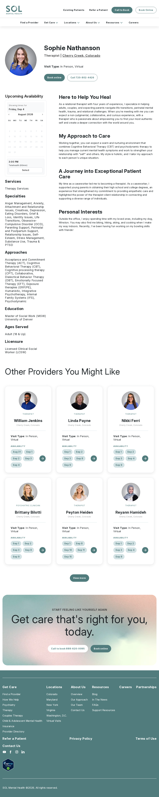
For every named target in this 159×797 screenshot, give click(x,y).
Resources (112, 22)
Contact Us (77, 710)
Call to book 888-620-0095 (68, 648)
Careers (134, 22)
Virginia (50, 710)
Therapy (7, 710)
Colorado (51, 694)
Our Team (77, 704)
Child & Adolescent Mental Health (22, 720)
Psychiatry (8, 704)
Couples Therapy (12, 715)
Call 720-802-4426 (82, 77)
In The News (99, 699)
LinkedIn (23, 752)
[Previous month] (9, 114)
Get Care (49, 22)
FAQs (95, 704)
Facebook (10, 752)
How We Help (10, 699)
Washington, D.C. (56, 715)
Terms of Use (146, 738)
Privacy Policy (81, 738)
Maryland (51, 699)
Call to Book (122, 10)
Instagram (17, 752)
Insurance (8, 726)
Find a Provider (29, 22)
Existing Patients (73, 10)
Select (25, 170)
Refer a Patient (98, 10)
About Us (91, 22)
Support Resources (103, 710)
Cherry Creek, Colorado (81, 55)
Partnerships (146, 687)
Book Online (146, 10)
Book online (54, 77)
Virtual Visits (53, 720)
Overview (76, 694)
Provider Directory (13, 731)
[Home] (13, 10)
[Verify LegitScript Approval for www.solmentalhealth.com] (13, 765)
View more (79, 578)
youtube (4, 752)
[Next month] (42, 114)
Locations (70, 22)
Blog (95, 694)
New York (52, 704)
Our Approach (79, 699)
